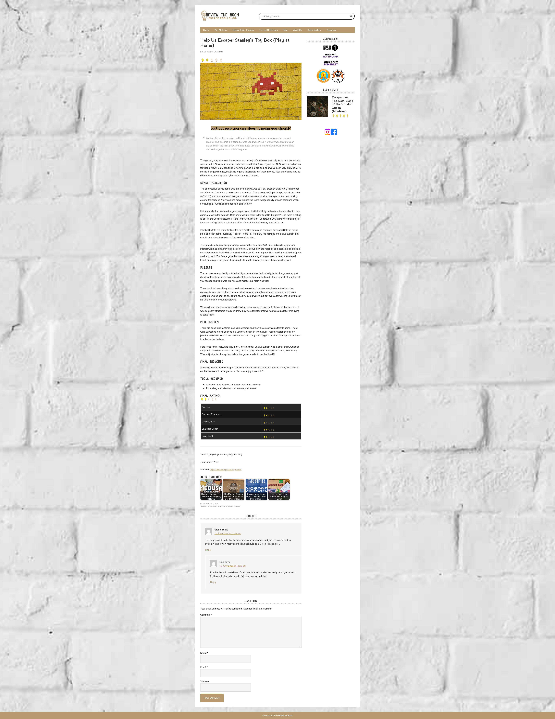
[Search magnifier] (351, 16)
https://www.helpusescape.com (226, 469)
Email (204, 667)
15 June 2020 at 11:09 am (232, 565)
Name (204, 653)
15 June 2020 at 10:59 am (227, 533)
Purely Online (233, 506)
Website (204, 681)
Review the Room (219, 15)
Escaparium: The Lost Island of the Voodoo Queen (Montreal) (342, 104)
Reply (208, 549)
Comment (206, 614)
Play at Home (219, 506)
